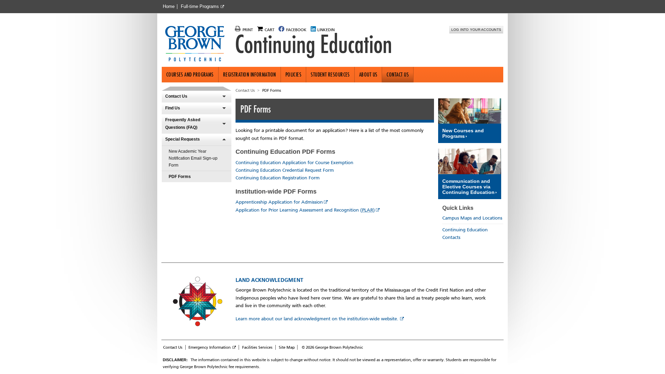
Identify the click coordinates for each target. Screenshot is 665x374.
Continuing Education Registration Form (278, 178)
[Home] (197, 44)
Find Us (172, 108)
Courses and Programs (190, 74)
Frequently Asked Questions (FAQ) (182, 123)
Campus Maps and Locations (472, 218)
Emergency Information (209, 347)
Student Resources (330, 74)
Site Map (287, 347)
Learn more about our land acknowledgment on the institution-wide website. (317, 319)
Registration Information (249, 74)
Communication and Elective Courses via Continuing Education (468, 186)
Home (169, 6)
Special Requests (182, 139)
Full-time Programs (200, 6)
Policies (293, 74)
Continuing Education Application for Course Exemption (294, 163)
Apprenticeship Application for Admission (279, 202)
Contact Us (398, 74)
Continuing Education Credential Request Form (285, 170)
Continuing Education (313, 44)
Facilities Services (257, 347)
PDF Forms (180, 176)
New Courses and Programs (463, 133)
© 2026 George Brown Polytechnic (332, 347)
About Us (368, 74)
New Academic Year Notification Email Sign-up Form (193, 158)
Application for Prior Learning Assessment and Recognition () (305, 210)
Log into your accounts (476, 30)
